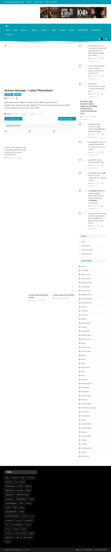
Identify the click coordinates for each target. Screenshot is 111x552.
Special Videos (86, 428)
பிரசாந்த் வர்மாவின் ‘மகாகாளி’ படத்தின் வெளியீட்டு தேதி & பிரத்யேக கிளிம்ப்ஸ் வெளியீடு (97, 127)
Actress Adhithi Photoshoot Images (38, 296)
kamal (22, 482)
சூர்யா (29, 524)
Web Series (85, 456)
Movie (83, 343)
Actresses (9, 94)
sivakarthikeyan (11, 503)
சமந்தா (19, 520)
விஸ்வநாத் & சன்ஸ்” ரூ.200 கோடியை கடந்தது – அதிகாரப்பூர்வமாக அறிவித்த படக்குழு (97, 176)
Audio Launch (86, 274)
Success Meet (86, 436)
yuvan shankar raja (12, 516)
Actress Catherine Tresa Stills (63, 295)
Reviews (24, 30)
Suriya (28, 503)
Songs (83, 420)
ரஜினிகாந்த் (9, 537)
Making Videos (86, 335)
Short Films (85, 412)
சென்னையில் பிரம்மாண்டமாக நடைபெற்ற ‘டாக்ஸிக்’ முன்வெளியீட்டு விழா (96, 87)
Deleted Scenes (86, 295)
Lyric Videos (85, 331)
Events (83, 307)
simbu (31, 499)
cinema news (86, 291)
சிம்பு (7, 524)
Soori (21, 503)
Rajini (28, 490)
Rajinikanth (9, 495)
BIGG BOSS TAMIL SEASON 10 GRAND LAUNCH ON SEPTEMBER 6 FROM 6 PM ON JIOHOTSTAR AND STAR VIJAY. (88, 107)
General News (96, 30)
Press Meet (85, 388)
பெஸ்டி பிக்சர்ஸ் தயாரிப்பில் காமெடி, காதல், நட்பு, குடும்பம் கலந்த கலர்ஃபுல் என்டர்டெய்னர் (96, 69)
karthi (20, 486)
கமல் (31, 516)
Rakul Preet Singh (22, 495)
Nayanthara (10, 490)
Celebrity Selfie (83, 30)
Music (83, 359)
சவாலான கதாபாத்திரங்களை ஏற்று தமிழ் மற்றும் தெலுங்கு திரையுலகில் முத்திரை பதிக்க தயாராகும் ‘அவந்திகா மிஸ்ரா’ (15, 151)
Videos (44, 30)
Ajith (7, 478)
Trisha (15, 507)
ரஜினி (31, 533)
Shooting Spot (86, 404)
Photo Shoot (85, 367)
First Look (9, 34)
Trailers (53, 30)
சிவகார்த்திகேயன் (17, 524)
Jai (16, 482)
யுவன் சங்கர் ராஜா (20, 533)
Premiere (84, 379)
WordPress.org (86, 254)
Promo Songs (86, 396)
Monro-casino (86, 339)
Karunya (23, 114)
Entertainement (86, 299)
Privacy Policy (38, 2)
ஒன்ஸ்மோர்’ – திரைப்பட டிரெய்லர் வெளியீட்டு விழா (96, 161)
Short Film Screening (88, 408)
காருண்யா (33, 114)
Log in (83, 242)
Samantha (9, 499)
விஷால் (8, 541)
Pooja (83, 371)
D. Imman (31, 478)
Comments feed (87, 250)
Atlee (22, 478)
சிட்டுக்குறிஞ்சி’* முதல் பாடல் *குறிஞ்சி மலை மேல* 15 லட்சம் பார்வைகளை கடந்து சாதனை (97, 145)
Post (83, 375)
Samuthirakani (21, 499)
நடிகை (41, 114)
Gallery (34, 30)
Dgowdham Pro (92, 61)
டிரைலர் (8, 529)
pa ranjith (20, 490)
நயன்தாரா (9, 533)
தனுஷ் (24, 529)
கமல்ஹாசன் (9, 520)
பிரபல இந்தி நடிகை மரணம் (14, 119)
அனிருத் (24, 516)
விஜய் (18, 537)
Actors (83, 266)
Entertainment (86, 303)
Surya (8, 507)
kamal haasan (10, 486)
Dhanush (9, 482)
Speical (83, 432)
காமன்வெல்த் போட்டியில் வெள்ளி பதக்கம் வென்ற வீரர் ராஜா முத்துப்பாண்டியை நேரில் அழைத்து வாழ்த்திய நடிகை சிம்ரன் (97, 50)
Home (8, 30)
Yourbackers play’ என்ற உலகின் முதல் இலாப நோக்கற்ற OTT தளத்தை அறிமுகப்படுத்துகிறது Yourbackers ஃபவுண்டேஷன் (96, 197)
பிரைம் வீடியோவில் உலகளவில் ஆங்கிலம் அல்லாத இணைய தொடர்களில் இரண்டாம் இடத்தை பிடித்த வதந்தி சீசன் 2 (97, 218)
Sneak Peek (85, 416)
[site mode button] (101, 39)
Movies (83, 355)
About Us (29, 2)
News (16, 30)
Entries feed (85, 246)
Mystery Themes (24, 549)
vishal (22, 512)
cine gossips (85, 287)
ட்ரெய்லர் (16, 529)
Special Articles (86, 424)
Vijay (22, 507)
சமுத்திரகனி (28, 520)
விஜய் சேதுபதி (27, 537)
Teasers (62, 30)
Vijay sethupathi (11, 512)
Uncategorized (86, 448)
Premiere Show (86, 383)
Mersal (28, 486)
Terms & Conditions (51, 2)
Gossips (71, 30)
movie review (86, 347)
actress (15, 114)
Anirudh (14, 478)
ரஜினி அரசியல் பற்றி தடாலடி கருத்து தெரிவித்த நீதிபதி (68, 119)
